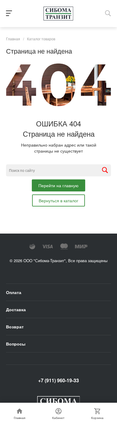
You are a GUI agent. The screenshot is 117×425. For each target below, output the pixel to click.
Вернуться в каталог (58, 200)
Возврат (15, 327)
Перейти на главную (58, 185)
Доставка (16, 309)
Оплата (13, 292)
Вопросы (16, 344)
